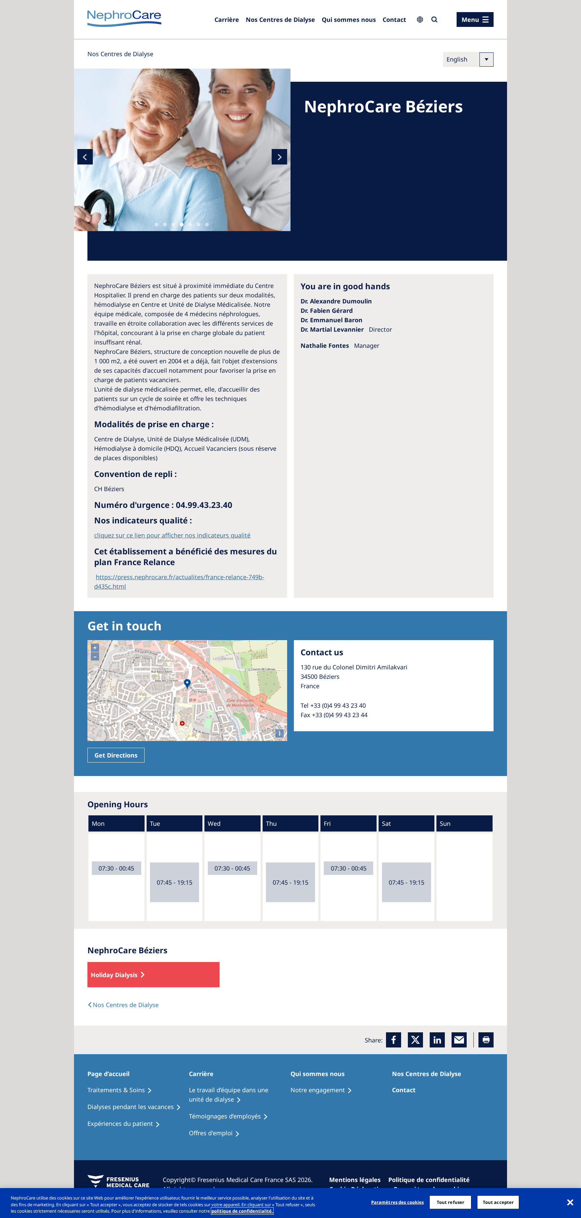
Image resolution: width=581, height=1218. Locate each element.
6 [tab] (198, 224)
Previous (85, 156)
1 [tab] (156, 224)
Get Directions (116, 755)
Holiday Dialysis (114, 975)
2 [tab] (165, 224)
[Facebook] (393, 1039)
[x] (415, 1039)
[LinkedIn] (437, 1039)
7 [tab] (207, 224)
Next (279, 156)
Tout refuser (451, 1202)
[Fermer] (570, 1202)
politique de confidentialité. (242, 1211)
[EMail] (459, 1039)
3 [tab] (173, 224)
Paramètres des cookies (397, 1202)
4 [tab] (182, 224)
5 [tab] (190, 224)
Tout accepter (498, 1202)
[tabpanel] (182, 150)
